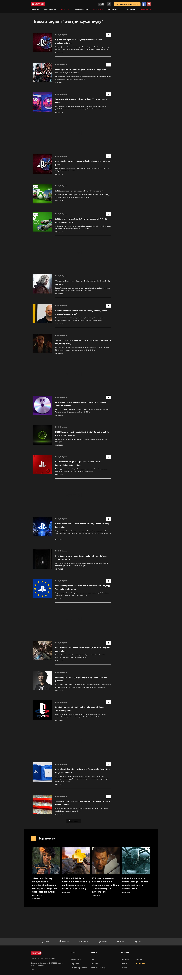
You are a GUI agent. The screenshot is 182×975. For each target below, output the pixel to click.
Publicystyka (81, 10)
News (33, 10)
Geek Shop (146, 10)
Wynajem (131, 10)
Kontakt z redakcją (98, 967)
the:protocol (140, 963)
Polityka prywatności (79, 967)
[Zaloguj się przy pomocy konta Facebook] (144, 4)
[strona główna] (43, 4)
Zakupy (139, 960)
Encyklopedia (115, 10)
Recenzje (48, 10)
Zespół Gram (76, 960)
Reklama (94, 963)
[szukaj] (109, 4)
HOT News (125, 960)
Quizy (64, 10)
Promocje (98, 10)
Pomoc (93, 960)
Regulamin (75, 963)
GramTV (124, 963)
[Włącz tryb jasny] (101, 4)
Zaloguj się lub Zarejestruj (129, 4)
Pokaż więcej (73, 821)
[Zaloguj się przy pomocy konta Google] (149, 4)
